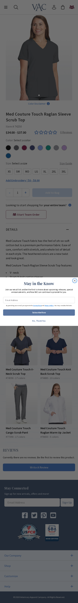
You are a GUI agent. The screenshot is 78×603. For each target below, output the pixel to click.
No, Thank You (39, 320)
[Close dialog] (74, 280)
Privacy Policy (49, 305)
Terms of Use (37, 305)
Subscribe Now (39, 312)
